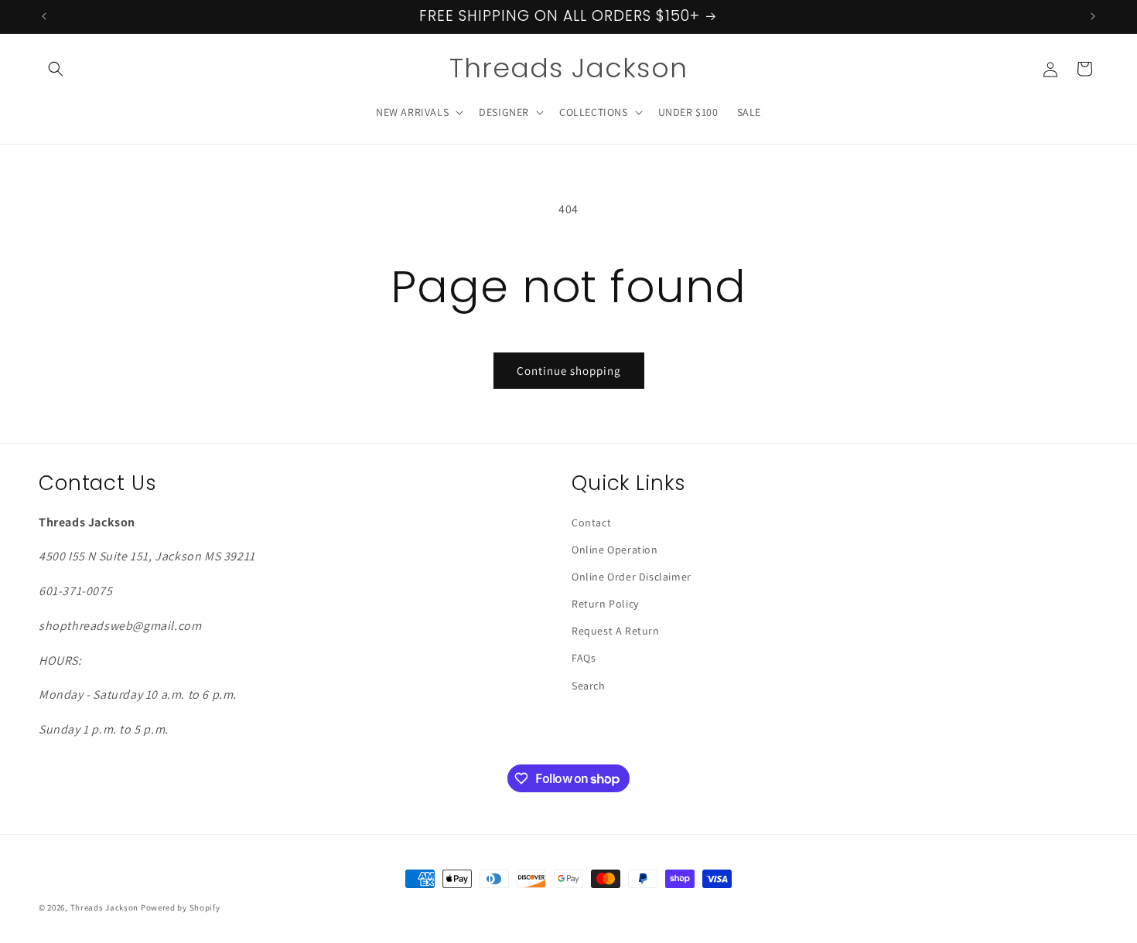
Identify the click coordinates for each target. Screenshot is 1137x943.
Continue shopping (569, 370)
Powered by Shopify (180, 907)
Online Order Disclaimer (631, 577)
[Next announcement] (1093, 16)
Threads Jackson (105, 907)
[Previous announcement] (44, 16)
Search (589, 686)
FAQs (584, 658)
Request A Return (616, 631)
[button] (56, 69)
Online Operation (615, 550)
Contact (591, 522)
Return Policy (605, 604)
